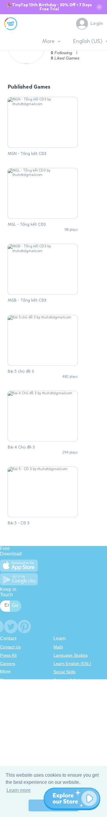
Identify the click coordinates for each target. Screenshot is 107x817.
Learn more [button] (19, 790)
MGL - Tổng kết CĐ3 (27, 224)
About (5, 688)
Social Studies (67, 713)
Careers (7, 663)
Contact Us (10, 647)
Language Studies (71, 655)
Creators (8, 713)
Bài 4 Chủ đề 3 (21, 447)
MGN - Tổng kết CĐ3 (27, 153)
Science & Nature (70, 680)
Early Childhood (68, 688)
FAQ (4, 696)
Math (58, 647)
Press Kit (8, 655)
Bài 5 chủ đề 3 (21, 371)
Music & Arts (65, 705)
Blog (4, 680)
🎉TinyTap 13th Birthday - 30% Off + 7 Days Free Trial (49, 7)
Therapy (61, 721)
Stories (60, 696)
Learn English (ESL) (72, 663)
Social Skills (64, 671)
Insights (7, 705)
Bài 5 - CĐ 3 (18, 523)
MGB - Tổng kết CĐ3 (27, 300)
